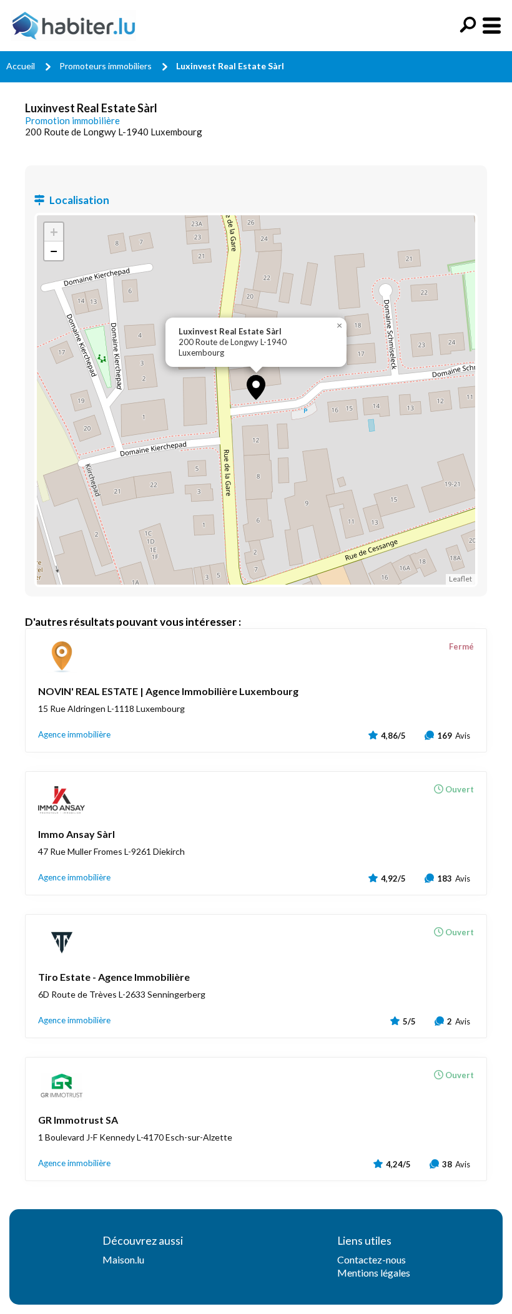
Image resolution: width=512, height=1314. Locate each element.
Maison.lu (123, 1259)
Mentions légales (373, 1272)
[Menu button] (492, 25)
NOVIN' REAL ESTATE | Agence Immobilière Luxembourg (168, 691)
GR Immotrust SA (78, 1120)
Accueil (20, 66)
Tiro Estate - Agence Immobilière (114, 977)
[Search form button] (468, 25)
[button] (256, 387)
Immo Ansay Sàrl (76, 834)
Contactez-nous (371, 1259)
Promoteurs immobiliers (105, 66)
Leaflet (460, 578)
